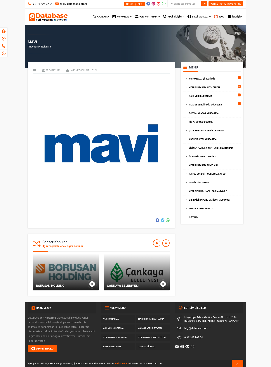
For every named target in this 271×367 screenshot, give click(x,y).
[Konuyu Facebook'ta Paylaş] (157, 220)
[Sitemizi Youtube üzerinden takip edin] (158, 4)
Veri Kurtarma (121, 363)
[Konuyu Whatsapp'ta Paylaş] (168, 220)
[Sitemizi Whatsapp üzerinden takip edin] (164, 4)
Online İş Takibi (134, 4)
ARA (204, 3)
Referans (46, 46)
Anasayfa (33, 46)
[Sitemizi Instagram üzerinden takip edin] (153, 4)
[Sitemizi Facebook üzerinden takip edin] (148, 4)
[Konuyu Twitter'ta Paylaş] (162, 220)
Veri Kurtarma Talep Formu (225, 3)
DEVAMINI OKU (44, 348)
